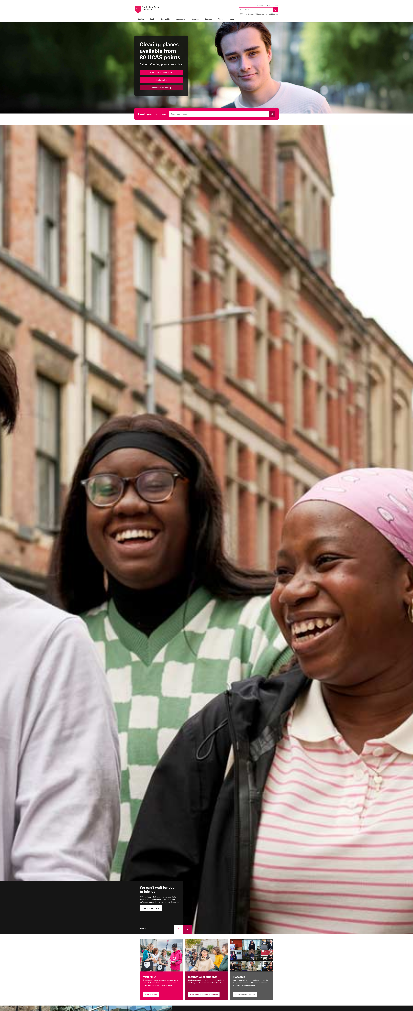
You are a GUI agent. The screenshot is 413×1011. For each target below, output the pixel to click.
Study (152, 19)
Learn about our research (245, 994)
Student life (165, 19)
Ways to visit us (151, 994)
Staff (268, 5)
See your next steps (151, 908)
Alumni (220, 19)
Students (260, 5)
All (243, 14)
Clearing (141, 19)
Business (208, 19)
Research (260, 14)
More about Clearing (161, 87)
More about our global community (204, 994)
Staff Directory (272, 14)
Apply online (161, 80)
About (232, 19)
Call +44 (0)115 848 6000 (161, 72)
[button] (178, 929)
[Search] (272, 114)
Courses (251, 14)
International (180, 19)
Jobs (276, 5)
